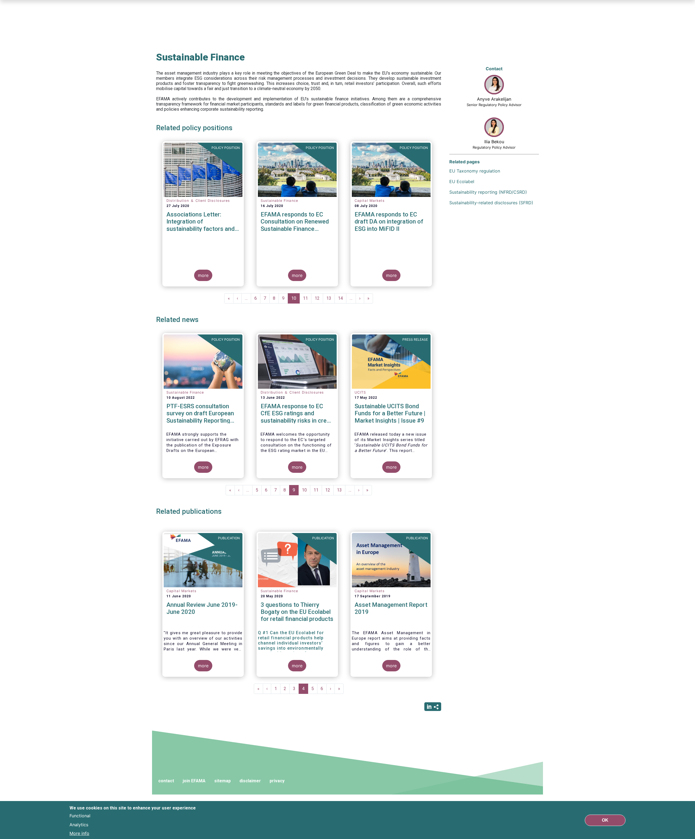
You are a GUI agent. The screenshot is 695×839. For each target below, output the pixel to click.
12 (319, 298)
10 (295, 300)
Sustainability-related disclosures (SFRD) (491, 202)
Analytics (79, 824)
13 (330, 298)
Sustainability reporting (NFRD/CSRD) (488, 192)
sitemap (222, 780)
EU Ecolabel (461, 181)
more (203, 275)
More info (79, 833)
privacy (277, 780)
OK (605, 820)
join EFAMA (194, 780)
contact (166, 780)
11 (307, 298)
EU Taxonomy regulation (474, 171)
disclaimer (250, 780)
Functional (80, 815)
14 (342, 298)
